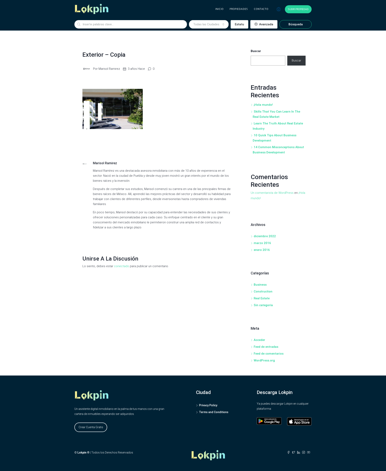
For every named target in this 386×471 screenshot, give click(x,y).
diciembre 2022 (265, 236)
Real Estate (262, 298)
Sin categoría (263, 305)
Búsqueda (295, 24)
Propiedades (239, 9)
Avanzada (265, 24)
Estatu (239, 24)
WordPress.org (264, 360)
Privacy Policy (208, 405)
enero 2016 (262, 250)
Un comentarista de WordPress (272, 193)
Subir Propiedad (298, 9)
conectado (121, 266)
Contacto (261, 9)
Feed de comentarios (268, 353)
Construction (263, 291)
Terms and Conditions (213, 412)
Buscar (256, 51)
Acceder (259, 340)
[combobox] (209, 24)
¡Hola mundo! (263, 105)
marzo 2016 (262, 243)
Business (260, 284)
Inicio (219, 9)
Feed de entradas (266, 347)
